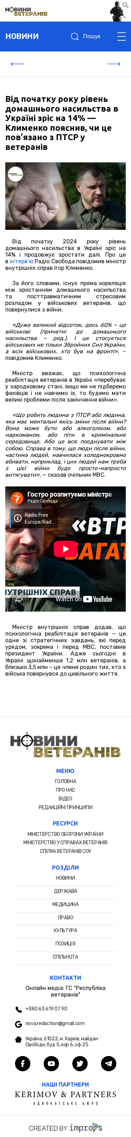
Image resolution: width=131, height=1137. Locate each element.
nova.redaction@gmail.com (55, 1023)
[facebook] (22, 1064)
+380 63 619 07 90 (46, 1009)
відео (65, 799)
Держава (65, 891)
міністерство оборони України (65, 834)
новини (21, 36)
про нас (65, 790)
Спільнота (65, 957)
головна (65, 781)
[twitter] (80, 1064)
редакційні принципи (66, 808)
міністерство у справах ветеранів (65, 843)
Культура (65, 931)
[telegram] (108, 1064)
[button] (125, 6)
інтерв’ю (21, 261)
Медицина (65, 905)
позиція (65, 944)
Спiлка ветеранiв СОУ (65, 851)
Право (65, 918)
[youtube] (51, 1064)
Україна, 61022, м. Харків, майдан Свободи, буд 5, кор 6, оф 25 (62, 1042)
